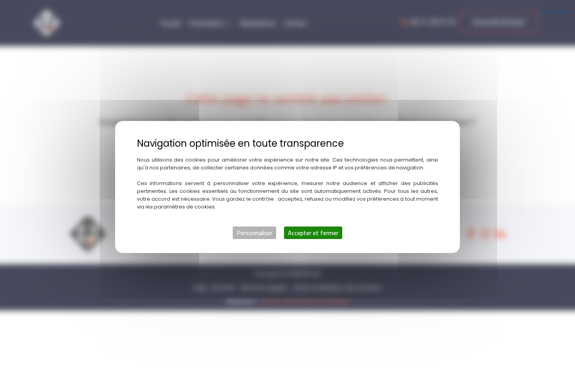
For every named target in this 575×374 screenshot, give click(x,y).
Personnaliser (254, 233)
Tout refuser (555, 10)
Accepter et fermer (313, 233)
